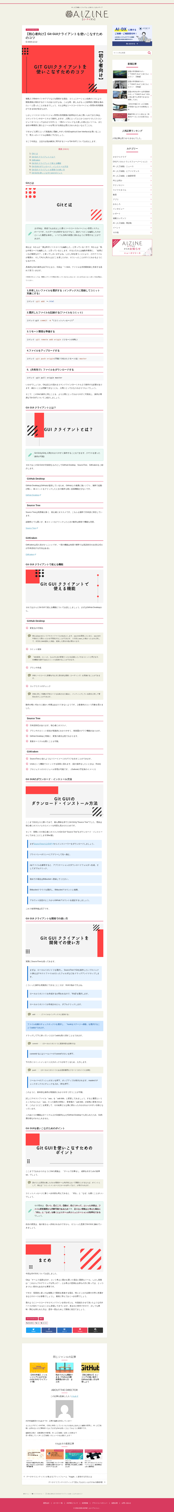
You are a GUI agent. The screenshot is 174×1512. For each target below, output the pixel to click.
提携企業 (115, 1503)
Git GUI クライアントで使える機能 (46, 163)
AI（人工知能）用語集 (122, 223)
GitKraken (36, 160)
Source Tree (31, 528)
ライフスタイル (32, 1318)
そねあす (74, 1396)
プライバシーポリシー (99, 1503)
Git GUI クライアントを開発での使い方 (48, 170)
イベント (116, 228)
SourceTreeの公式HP (43, 844)
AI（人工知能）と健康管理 (124, 176)
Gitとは (35, 154)
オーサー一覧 (58, 1503)
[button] (149, 52)
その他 (116, 232)
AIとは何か (117, 180)
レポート (116, 214)
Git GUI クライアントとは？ (43, 157)
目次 (60, 149)
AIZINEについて (72, 1503)
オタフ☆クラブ (119, 157)
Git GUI (44, 1323)
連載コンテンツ (119, 218)
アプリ (116, 199)
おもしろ (116, 204)
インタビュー (118, 209)
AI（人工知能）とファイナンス (126, 171)
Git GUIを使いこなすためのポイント (47, 173)
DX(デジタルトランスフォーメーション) (130, 162)
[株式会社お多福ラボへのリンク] (132, 44)
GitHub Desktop (32, 495)
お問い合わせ (126, 1503)
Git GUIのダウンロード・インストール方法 (50, 166)
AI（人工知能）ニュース (123, 166)
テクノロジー (118, 185)
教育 (41, 1318)
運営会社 (46, 1503)
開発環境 (31, 1323)
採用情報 (85, 1503)
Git (38, 1323)
